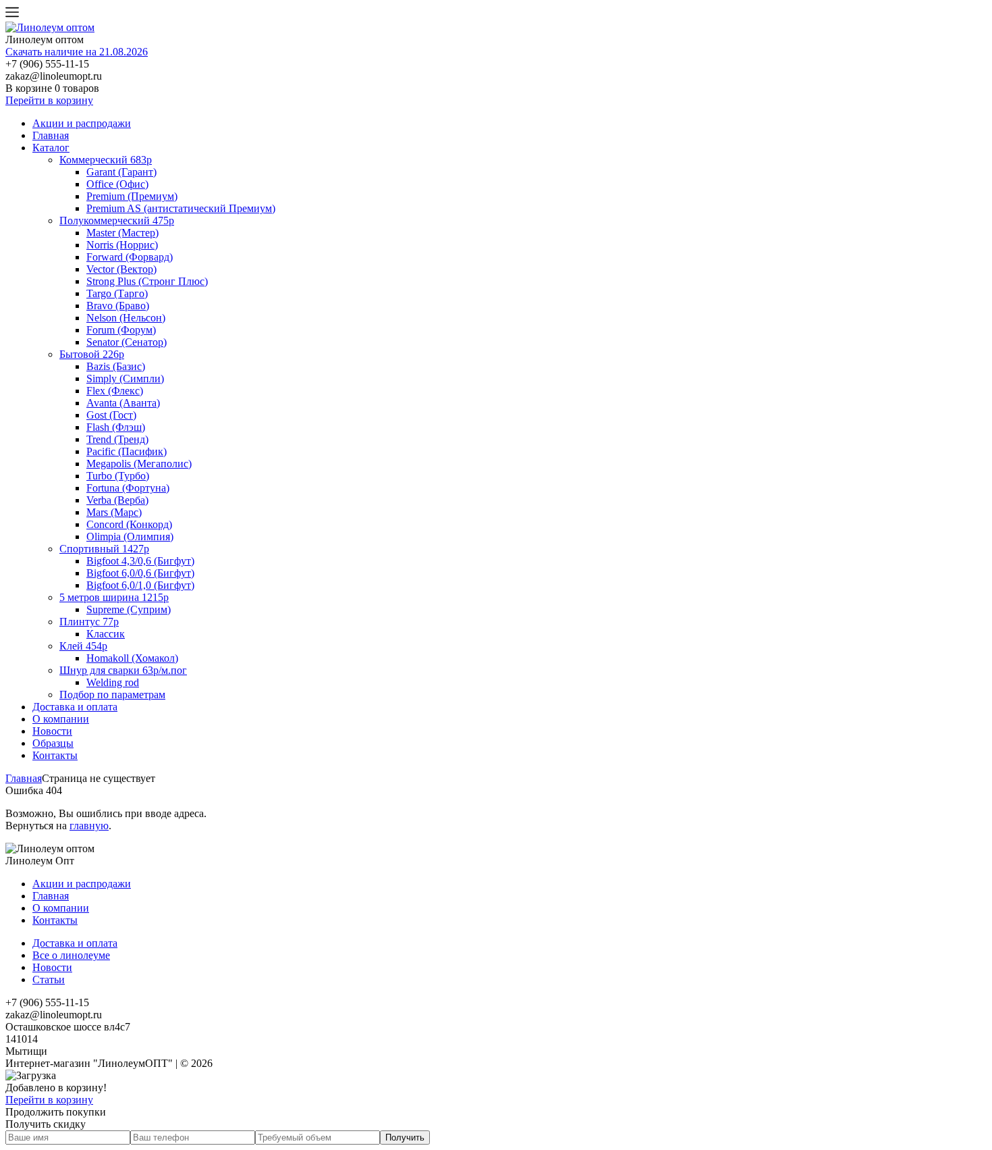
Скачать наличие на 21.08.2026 (76, 51)
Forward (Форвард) (129, 257)
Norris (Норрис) (122, 245)
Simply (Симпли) (125, 378)
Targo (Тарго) (117, 293)
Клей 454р (83, 646)
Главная (50, 135)
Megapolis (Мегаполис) (139, 463)
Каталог (51, 147)
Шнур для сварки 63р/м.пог (123, 670)
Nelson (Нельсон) (125, 317)
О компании (60, 719)
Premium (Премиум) (131, 196)
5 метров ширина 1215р (114, 597)
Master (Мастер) (122, 232)
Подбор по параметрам (112, 694)
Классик (105, 633)
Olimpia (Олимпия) (129, 536)
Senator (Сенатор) (126, 342)
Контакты (55, 755)
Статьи (48, 979)
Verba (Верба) (117, 500)
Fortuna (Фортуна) (127, 488)
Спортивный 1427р (104, 548)
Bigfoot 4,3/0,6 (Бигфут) (140, 561)
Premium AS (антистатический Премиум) (180, 208)
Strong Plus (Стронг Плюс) (147, 281)
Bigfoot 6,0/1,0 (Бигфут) (140, 585)
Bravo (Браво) (117, 305)
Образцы (53, 743)
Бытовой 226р (91, 354)
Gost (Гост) (111, 415)
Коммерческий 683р (105, 159)
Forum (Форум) (121, 330)
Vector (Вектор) (121, 269)
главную (89, 825)
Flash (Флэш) (115, 427)
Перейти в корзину (49, 100)
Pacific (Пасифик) (126, 451)
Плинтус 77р (89, 621)
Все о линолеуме (71, 955)
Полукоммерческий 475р (116, 220)
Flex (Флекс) (114, 390)
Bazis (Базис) (115, 366)
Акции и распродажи (81, 123)
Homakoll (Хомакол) (132, 658)
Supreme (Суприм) (128, 609)
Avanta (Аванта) (123, 403)
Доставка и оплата (74, 706)
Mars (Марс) (114, 512)
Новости (52, 731)
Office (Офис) (117, 184)
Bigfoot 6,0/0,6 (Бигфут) (140, 573)
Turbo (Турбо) (117, 475)
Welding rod (112, 682)
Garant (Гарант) (121, 172)
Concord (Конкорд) (129, 524)
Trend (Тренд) (117, 439)
